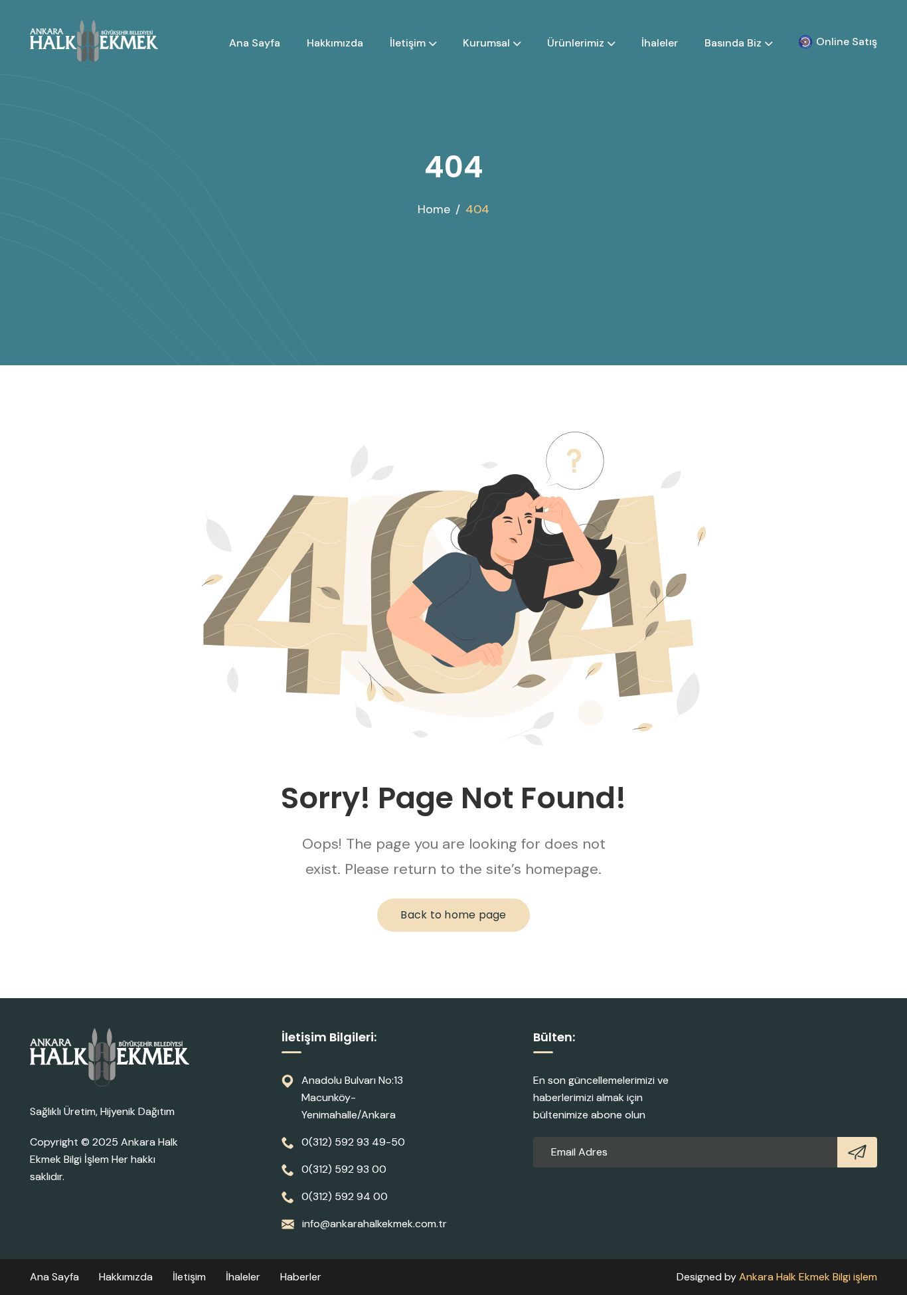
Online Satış (846, 41)
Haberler (300, 1277)
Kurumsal (486, 43)
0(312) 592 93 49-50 (353, 1142)
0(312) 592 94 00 (344, 1196)
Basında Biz (733, 43)
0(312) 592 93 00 (343, 1169)
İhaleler (659, 43)
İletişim (408, 43)
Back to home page (453, 914)
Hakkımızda (335, 43)
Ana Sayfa (254, 43)
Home (434, 209)
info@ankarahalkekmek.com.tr (374, 1224)
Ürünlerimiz (575, 43)
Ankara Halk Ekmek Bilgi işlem (808, 1277)
